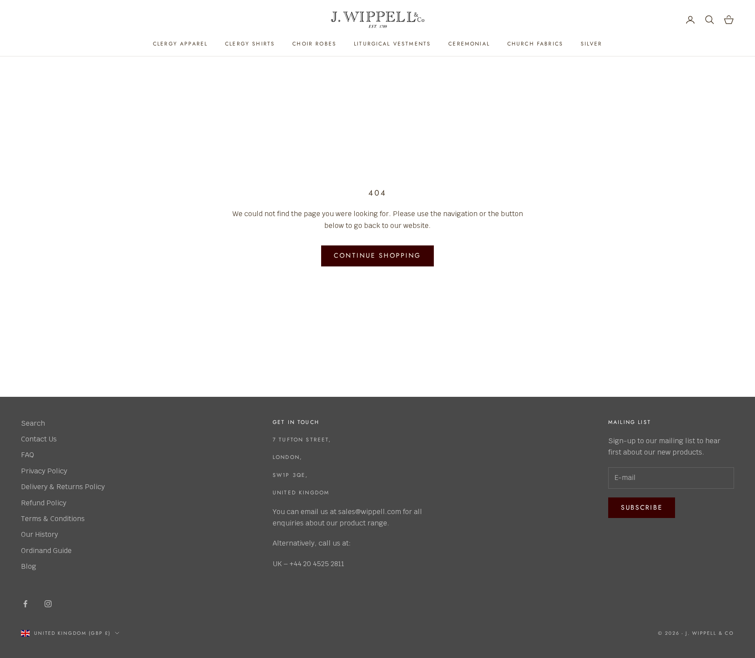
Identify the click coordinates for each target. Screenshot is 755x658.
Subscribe (641, 507)
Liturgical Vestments (392, 44)
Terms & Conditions (53, 518)
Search (33, 423)
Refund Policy (43, 503)
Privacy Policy (44, 471)
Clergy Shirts (250, 44)
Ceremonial (469, 44)
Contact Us (39, 439)
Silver (591, 44)
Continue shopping (377, 255)
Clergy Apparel (180, 44)
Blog (28, 566)
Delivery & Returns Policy (63, 486)
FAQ (27, 454)
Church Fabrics (535, 44)
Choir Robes (314, 44)
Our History (39, 534)
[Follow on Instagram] (48, 603)
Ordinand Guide (46, 550)
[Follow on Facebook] (25, 603)
